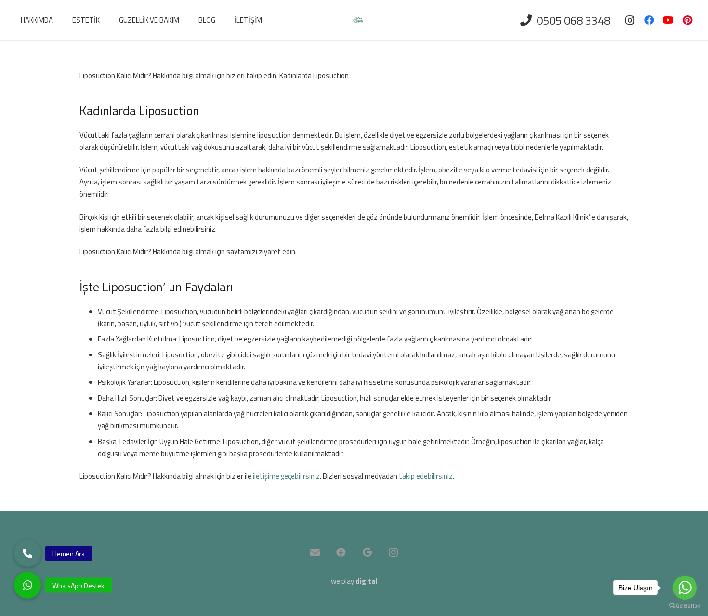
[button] (27, 585)
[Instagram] (630, 20)
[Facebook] (649, 20)
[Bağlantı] (358, 20)
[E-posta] (315, 552)
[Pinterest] (687, 20)
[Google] (367, 552)
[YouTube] (668, 20)
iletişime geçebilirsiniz (285, 476)
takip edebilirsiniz (426, 476)
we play (354, 581)
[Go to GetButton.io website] (684, 606)
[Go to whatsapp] (685, 588)
